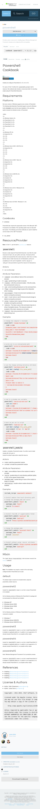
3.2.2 (19, 31)
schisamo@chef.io (23, 686)
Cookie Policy (11, 804)
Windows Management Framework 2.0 (19, 671)
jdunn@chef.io (19, 688)
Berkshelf (12, 46)
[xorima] (3, 742)
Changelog (18, 59)
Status (27, 804)
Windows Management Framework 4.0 (19, 675)
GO (33, 13)
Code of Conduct (8, 803)
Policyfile (5, 46)
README (5, 59)
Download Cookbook (20, 779)
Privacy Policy (30, 803)
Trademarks (10, 799)
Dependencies (11, 59)
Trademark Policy (20, 804)
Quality (25, 59)
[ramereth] (9, 742)
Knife (17, 46)
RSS (5, 24)
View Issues (20, 757)
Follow (21, 35)
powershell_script (22, 244)
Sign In (35, 4)
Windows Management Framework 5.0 (19, 677)
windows (4, 560)
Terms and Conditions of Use (19, 803)
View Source (20, 753)
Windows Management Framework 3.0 (19, 673)
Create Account (24, 4)
